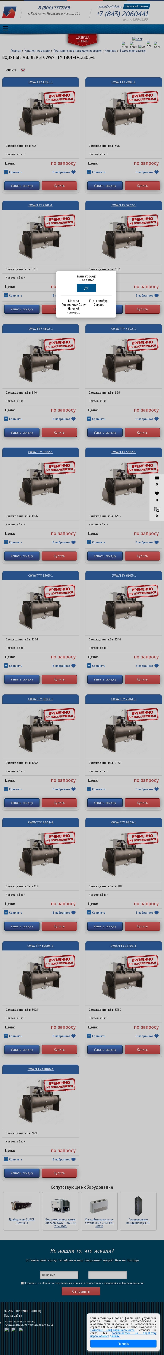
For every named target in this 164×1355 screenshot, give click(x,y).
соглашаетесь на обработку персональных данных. (123, 1334)
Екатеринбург (99, 301)
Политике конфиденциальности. (112, 1330)
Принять (123, 1343)
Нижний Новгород (74, 310)
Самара (99, 305)
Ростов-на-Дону (74, 305)
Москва (73, 301)
